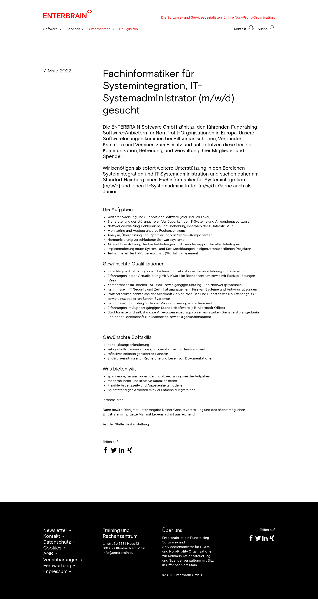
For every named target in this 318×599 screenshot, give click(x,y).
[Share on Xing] (131, 450)
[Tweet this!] (115, 450)
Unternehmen (99, 29)
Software (50, 29)
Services (73, 29)
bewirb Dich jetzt (125, 410)
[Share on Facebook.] (107, 450)
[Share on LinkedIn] (123, 450)
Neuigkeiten (128, 29)
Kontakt (240, 29)
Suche (263, 29)
